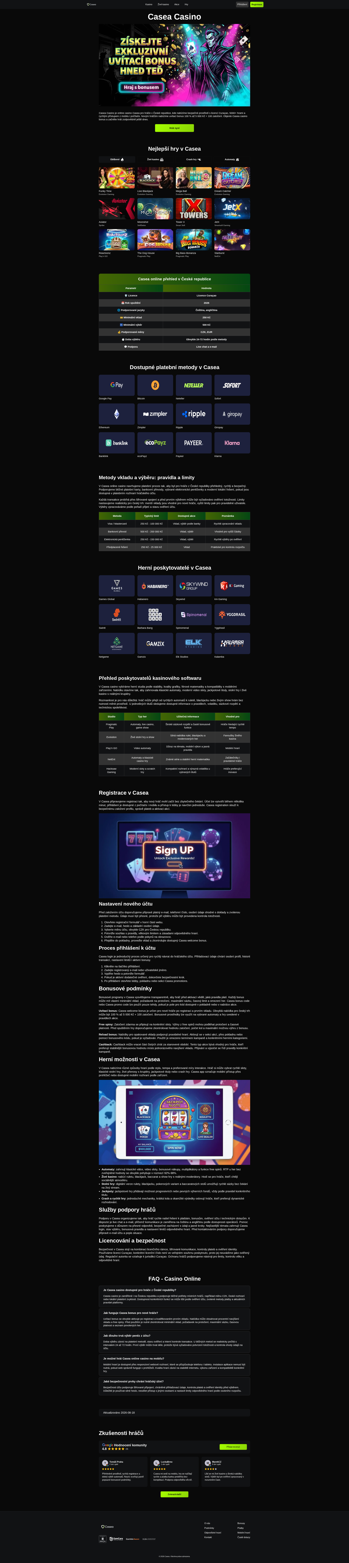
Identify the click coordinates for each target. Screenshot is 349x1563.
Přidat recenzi (233, 1447)
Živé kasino (153, 159)
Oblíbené (115, 159)
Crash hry (191, 159)
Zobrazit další (174, 1494)
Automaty (230, 159)
